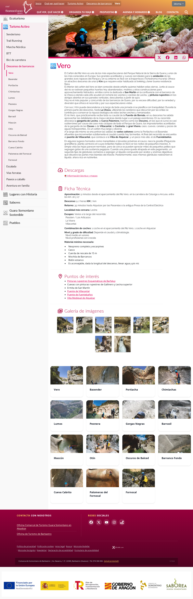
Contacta (173, 12)
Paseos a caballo (15, 179)
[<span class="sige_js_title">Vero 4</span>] (123, 325)
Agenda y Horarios (135, 12)
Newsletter (42, 550)
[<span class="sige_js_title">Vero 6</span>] (123, 344)
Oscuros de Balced (17, 135)
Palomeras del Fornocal (19, 154)
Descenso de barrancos (20, 66)
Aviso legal (60, 546)
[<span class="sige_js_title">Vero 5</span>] (66, 325)
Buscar (69, 546)
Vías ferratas (13, 173)
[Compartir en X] (159, 57)
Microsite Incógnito (26, 550)
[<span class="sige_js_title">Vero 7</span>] (142, 325)
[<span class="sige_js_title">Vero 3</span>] (104, 325)
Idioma (178, 3)
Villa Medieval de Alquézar (81, 298)
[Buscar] (186, 12)
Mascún (12, 123)
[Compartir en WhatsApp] (184, 57)
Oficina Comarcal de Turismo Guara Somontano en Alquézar (44, 527)
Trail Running (14, 41)
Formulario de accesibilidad (86, 550)
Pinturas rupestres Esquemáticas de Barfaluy (91, 281)
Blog (159, 12)
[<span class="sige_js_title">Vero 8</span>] (161, 325)
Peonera (12, 104)
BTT (8, 53)
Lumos (11, 98)
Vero (10, 73)
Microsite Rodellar (82, 546)
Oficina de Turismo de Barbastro (34, 533)
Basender (13, 79)
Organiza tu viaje (80, 12)
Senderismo (13, 34)
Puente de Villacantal (78, 291)
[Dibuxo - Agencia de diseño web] (118, 547)
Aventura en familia (17, 185)
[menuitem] (50, 12)
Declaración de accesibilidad (60, 550)
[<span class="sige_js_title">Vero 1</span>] (104, 344)
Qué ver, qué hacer (48, 12)
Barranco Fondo (16, 141)
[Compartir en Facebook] (167, 57)
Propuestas (107, 12)
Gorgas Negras (15, 110)
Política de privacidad (26, 546)
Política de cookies (45, 546)
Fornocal (12, 160)
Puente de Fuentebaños (80, 294)
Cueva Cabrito (15, 147)
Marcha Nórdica (15, 47)
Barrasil (12, 116)
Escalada (11, 166)
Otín (10, 129)
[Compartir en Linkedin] (176, 57)
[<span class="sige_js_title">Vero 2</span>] (85, 325)
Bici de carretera (16, 60)
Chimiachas (14, 92)
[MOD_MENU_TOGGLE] (62, 12)
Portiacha (13, 85)
